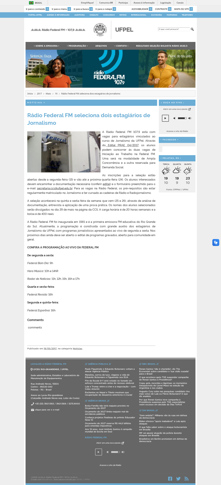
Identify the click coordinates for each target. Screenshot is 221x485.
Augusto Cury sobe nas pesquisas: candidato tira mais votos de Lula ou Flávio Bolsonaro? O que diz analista (164, 393)
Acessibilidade (141, 9)
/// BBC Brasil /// (149, 364)
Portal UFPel (35, 15)
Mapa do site (183, 9)
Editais (122, 15)
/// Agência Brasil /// (97, 401)
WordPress (47, 479)
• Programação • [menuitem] (77, 46)
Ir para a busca (83, 9)
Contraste (162, 9)
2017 (39, 93)
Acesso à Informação (58, 15)
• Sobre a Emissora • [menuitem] (46, 46)
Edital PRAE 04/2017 (122, 145)
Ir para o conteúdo (37, 9)
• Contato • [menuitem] (121, 46)
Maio (48, 93)
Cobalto (94, 15)
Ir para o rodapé (105, 9)
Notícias (34, 102)
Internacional (138, 15)
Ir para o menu (61, 9)
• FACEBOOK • (170, 140)
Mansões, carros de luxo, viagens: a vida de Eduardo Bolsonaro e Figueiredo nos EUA (107, 376)
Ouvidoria (156, 15)
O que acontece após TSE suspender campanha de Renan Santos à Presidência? (164, 378)
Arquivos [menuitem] (101, 46)
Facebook (170, 478)
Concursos (109, 15)
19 (56, 93)
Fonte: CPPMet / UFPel (177, 189)
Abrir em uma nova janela (175, 109)
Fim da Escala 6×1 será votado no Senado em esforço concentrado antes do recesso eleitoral (109, 382)
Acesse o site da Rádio (177, 131)
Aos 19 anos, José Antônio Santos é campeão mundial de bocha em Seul (108, 430)
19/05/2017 (50, 348)
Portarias (172, 15)
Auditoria (79, 15)
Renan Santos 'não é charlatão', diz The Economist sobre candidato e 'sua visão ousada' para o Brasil (164, 371)
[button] (165, 118)
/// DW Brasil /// (148, 410)
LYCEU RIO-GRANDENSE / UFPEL (50, 369)
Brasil (38, 2)
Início (30, 93)
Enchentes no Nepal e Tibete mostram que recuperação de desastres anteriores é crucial (108, 393)
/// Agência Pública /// (98, 364)
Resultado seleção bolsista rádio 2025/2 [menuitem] (161, 46)
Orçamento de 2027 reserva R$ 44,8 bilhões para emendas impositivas (108, 424)
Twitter (178, 478)
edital (106, 184)
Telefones (187, 15)
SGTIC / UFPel (83, 479)
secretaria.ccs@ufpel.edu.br (54, 188)
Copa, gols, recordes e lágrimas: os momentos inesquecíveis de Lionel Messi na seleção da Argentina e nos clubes (163, 385)
